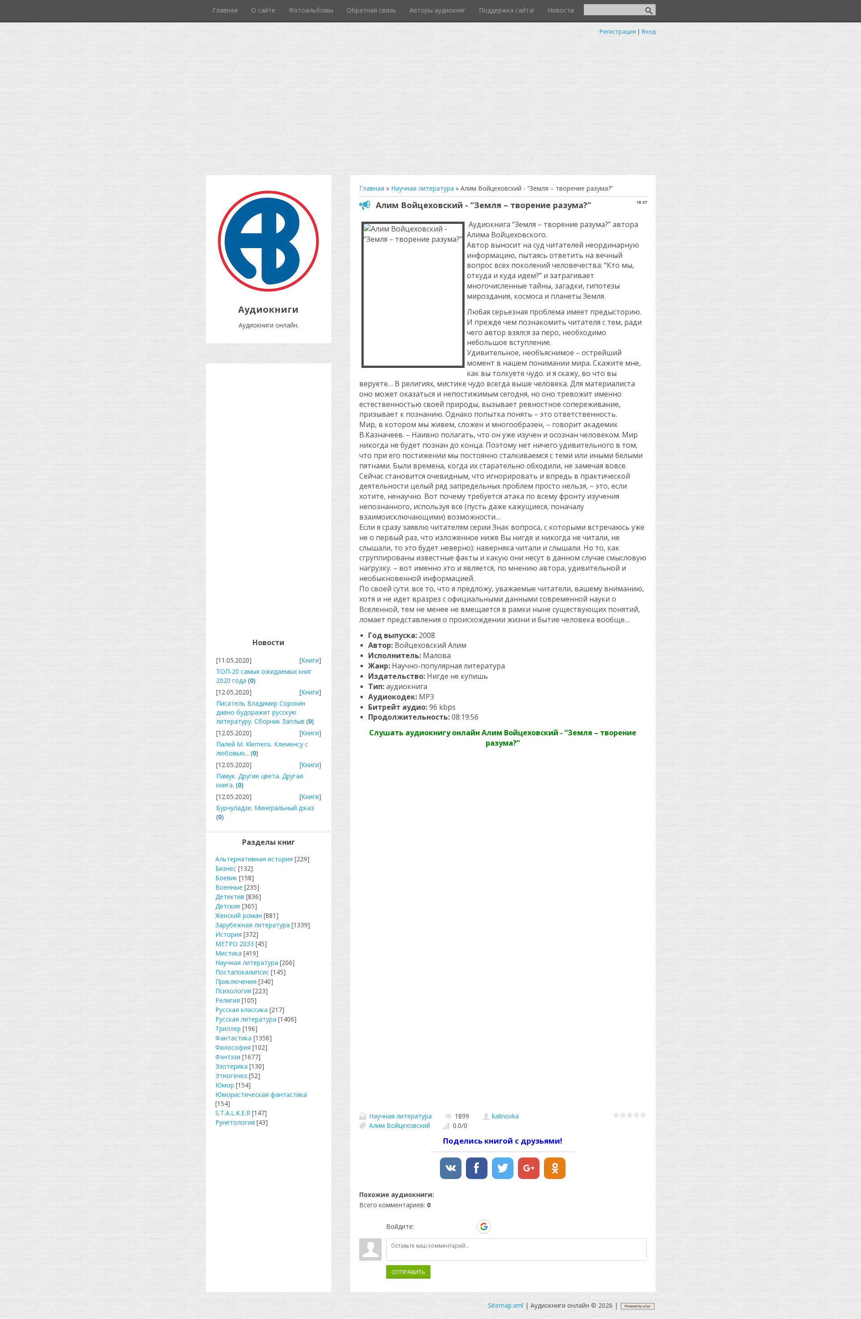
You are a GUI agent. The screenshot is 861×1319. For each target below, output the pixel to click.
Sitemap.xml (505, 1305)
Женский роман (238, 915)
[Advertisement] (430, 103)
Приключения (236, 981)
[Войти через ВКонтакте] (437, 1226)
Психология (233, 991)
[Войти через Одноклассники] (499, 1226)
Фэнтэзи (227, 1057)
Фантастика (233, 1038)
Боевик (226, 878)
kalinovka (505, 1116)
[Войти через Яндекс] (468, 1226)
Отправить (408, 1272)
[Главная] (268, 289)
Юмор (224, 1085)
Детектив (229, 896)
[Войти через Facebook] (453, 1226)
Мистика (228, 953)
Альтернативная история (254, 859)
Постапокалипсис (242, 972)
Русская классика (241, 1009)
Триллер (228, 1028)
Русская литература (245, 1019)
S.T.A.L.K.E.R (232, 1113)
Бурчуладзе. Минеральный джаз (265, 808)
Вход (649, 31)
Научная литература (400, 1116)
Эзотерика (231, 1066)
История (228, 934)
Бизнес (225, 868)
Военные (229, 887)
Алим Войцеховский (399, 1125)
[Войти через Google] (484, 1226)
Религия (227, 1000)
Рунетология (235, 1122)
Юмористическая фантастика (261, 1094)
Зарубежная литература (252, 925)
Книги (310, 660)
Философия (233, 1047)
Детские (227, 906)
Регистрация (618, 31)
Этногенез (231, 1075)
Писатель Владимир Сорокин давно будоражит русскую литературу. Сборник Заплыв (260, 712)
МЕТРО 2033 (234, 943)
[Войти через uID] (422, 1226)
